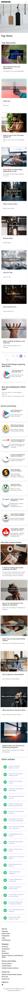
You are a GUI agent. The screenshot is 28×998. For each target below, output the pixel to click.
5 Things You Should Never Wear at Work (16, 789)
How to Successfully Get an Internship (16, 910)
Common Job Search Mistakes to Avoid (14, 767)
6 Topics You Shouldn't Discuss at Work (15, 887)
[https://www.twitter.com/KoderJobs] (14, 985)
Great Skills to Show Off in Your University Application (16, 819)
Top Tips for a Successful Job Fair (15, 782)
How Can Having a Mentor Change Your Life (16, 774)
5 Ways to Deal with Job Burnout (15, 850)
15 (13, 356)
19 (7, 360)
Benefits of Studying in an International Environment (16, 804)
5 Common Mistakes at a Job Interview (15, 880)
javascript (4, 394)
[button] (26, 2)
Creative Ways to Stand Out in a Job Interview (16, 895)
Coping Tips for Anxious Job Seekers (16, 857)
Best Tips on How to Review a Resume (16, 812)
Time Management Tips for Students (16, 835)
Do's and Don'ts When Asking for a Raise (15, 918)
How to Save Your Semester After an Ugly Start (16, 827)
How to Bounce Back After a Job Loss (16, 797)
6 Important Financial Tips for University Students (16, 902)
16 (17, 356)
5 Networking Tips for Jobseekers (15, 872)
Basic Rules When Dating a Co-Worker (16, 842)
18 (24, 356)
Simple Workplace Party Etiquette (15, 865)
